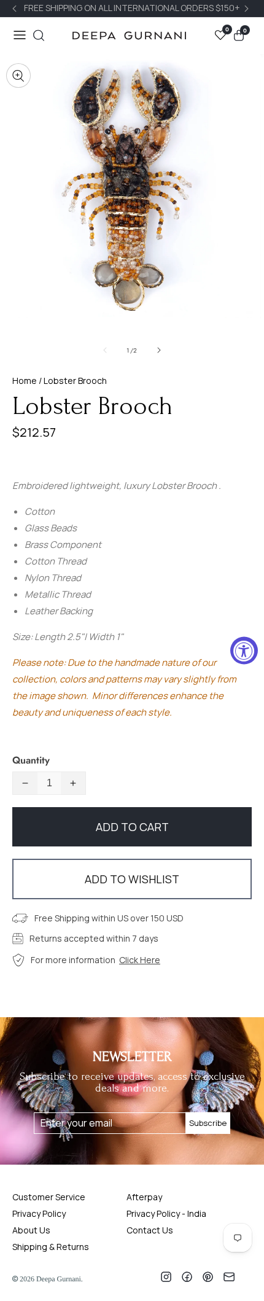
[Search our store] (38, 35)
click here (139, 960)
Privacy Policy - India (166, 1213)
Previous (16, 8)
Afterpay (144, 1197)
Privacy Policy (39, 1213)
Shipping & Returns (50, 1246)
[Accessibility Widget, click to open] (244, 651)
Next (248, 8)
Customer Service (48, 1197)
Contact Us (149, 1230)
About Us (31, 1230)
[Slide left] (104, 350)
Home (24, 380)
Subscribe (208, 1122)
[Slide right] (159, 350)
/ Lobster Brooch (72, 380)
